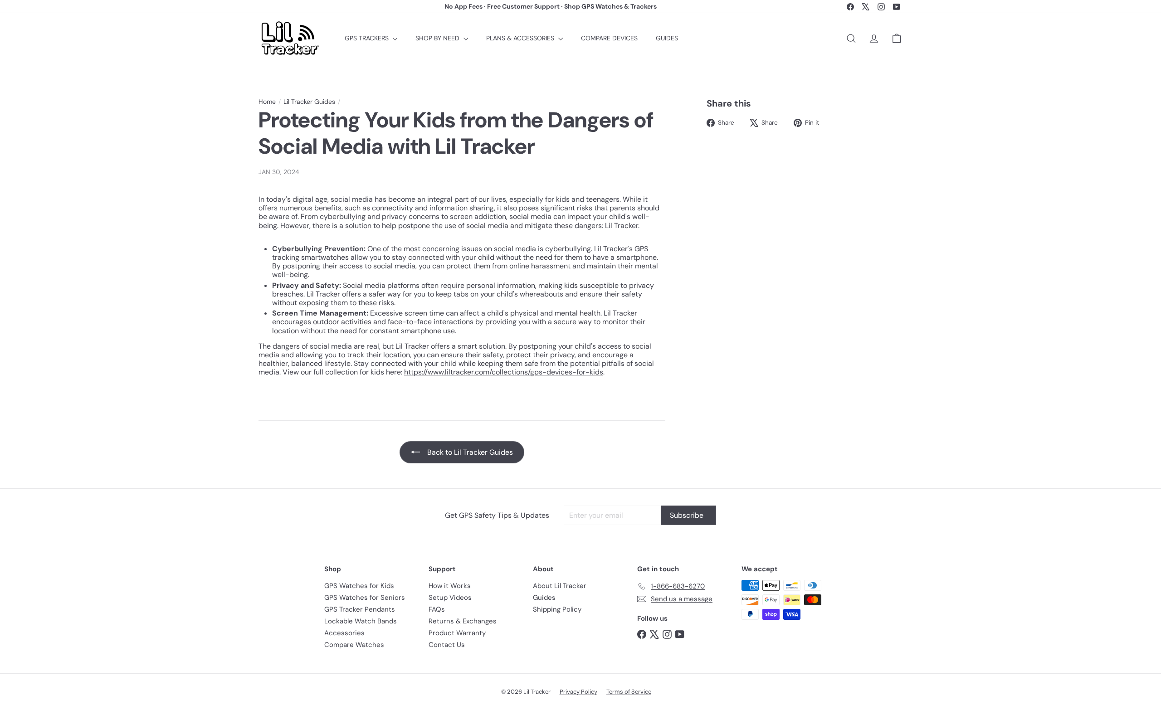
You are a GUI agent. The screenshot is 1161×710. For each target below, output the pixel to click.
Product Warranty (457, 632)
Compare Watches (354, 644)
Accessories (344, 632)
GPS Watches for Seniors (364, 597)
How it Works (450, 585)
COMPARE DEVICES (609, 38)
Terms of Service (628, 691)
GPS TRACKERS (367, 38)
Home (267, 102)
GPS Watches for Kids (359, 585)
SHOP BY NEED (438, 38)
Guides (544, 597)
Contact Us (447, 644)
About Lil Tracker (559, 585)
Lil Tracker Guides (309, 102)
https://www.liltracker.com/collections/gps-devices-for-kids (503, 372)
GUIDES (667, 38)
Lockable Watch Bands (360, 621)
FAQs (437, 609)
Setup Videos (450, 597)
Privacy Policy (578, 691)
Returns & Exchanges (463, 621)
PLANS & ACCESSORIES (521, 38)
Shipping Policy (557, 609)
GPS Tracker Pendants (359, 609)
